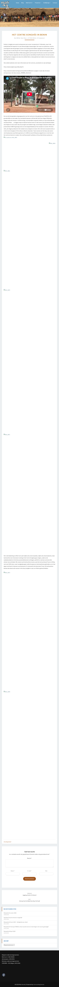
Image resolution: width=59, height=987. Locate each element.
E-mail (29, 871)
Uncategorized (7, 842)
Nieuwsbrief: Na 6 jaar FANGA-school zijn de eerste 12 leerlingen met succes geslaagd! (26, 926)
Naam (13, 871)
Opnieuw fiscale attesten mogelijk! (13, 917)
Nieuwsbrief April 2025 (9, 931)
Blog (22, 2)
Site (46, 871)
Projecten (37, 2)
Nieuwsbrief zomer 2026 (10, 913)
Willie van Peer (21, 38)
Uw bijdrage (46, 2)
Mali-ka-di (29, 2)
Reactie (29, 858)
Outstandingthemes (38, 984)
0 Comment (41, 38)
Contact (55, 2)
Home (17, 2)
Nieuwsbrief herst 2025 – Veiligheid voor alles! (16, 922)
